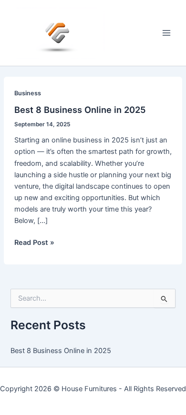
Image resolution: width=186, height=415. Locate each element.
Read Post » (34, 243)
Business (27, 93)
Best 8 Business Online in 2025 (80, 109)
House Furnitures (89, 389)
